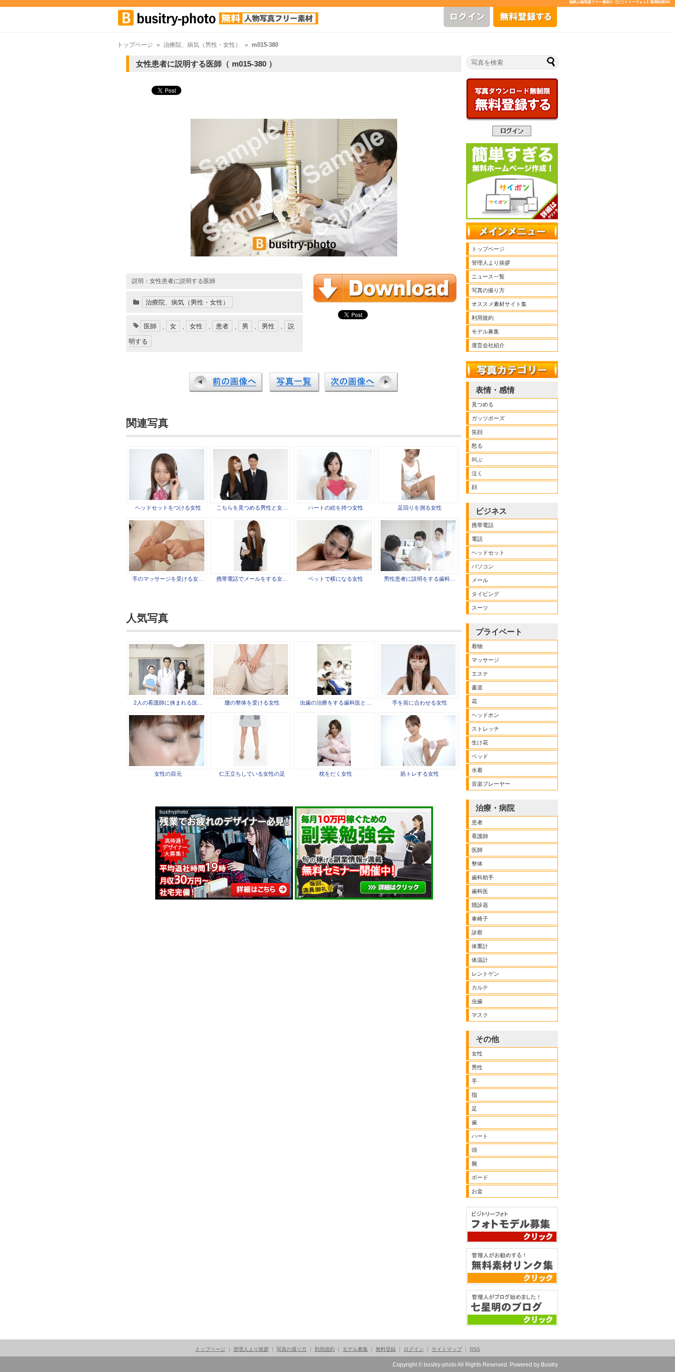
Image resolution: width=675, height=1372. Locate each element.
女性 (196, 326)
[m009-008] (250, 568)
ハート (480, 1136)
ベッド (480, 756)
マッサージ (485, 660)
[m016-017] (166, 568)
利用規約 (483, 318)
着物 (477, 646)
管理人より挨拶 (491, 263)
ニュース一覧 (488, 276)
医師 (150, 326)
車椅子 (480, 919)
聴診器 (480, 905)
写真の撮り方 (488, 290)
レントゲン (485, 974)
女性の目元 (168, 774)
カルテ (480, 987)
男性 (268, 326)
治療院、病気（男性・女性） (202, 45)
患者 (222, 326)
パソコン (483, 566)
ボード (480, 1177)
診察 (477, 932)
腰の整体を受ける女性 (252, 703)
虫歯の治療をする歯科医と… (335, 703)
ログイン (414, 1349)
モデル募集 (485, 331)
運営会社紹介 (488, 345)
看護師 (480, 836)
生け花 (480, 742)
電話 (477, 539)
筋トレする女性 (419, 774)
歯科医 (480, 891)
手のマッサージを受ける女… (168, 579)
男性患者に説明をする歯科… (420, 579)
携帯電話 (483, 525)
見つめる (483, 404)
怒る (477, 446)
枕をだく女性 (335, 774)
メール (480, 580)
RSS (475, 1349)
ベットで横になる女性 (335, 579)
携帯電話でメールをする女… (252, 579)
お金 (477, 1191)
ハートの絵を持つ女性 (335, 508)
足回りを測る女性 (420, 508)
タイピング (485, 594)
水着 (477, 770)
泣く (477, 473)
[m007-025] (166, 497)
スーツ (480, 608)
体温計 (480, 960)
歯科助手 (483, 877)
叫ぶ (477, 459)
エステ (480, 674)
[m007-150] (418, 497)
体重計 (480, 946)
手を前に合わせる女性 (419, 703)
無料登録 (386, 1349)
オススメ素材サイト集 (499, 304)
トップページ (135, 45)
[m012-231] (334, 497)
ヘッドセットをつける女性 (168, 508)
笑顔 (477, 432)
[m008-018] (250, 497)
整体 (477, 864)
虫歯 (477, 1001)
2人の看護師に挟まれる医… (168, 703)
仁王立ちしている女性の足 (252, 774)
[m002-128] (334, 568)
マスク (480, 1015)
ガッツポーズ (488, 418)
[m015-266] (418, 568)
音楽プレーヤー (491, 784)
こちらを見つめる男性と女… (252, 508)
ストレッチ (485, 729)
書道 (477, 687)
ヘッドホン (485, 715)
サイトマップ (447, 1349)
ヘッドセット (488, 553)
